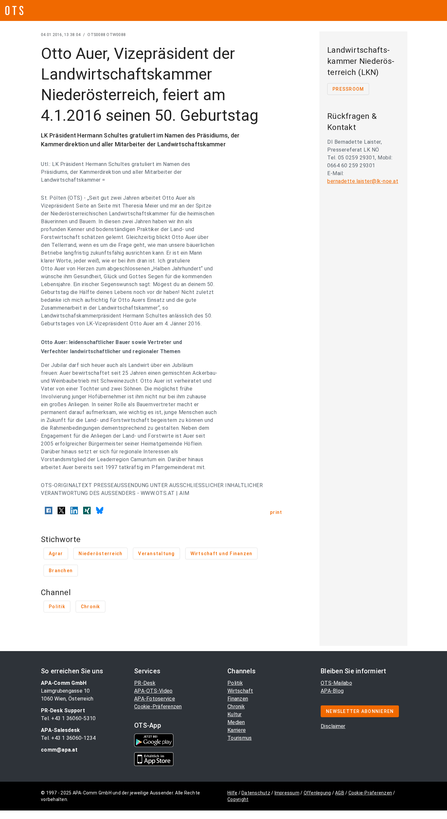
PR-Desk (144, 683)
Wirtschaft (240, 691)
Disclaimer (333, 726)
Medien (236, 722)
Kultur (234, 714)
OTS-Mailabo (336, 683)
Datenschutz (255, 792)
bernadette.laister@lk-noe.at (362, 181)
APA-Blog (332, 691)
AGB (339, 792)
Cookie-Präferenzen (158, 706)
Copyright (237, 799)
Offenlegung (317, 792)
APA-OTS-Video (153, 691)
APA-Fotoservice (154, 699)
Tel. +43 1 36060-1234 (68, 738)
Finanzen (237, 699)
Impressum (287, 792)
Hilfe (232, 792)
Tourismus (239, 738)
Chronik (236, 706)
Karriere (236, 730)
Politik (235, 683)
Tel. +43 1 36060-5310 (68, 718)
